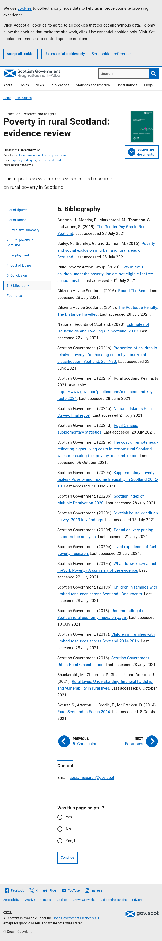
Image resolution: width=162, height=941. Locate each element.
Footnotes (14, 296)
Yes (69, 817)
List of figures (17, 210)
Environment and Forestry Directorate (43, 155)
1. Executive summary (23, 230)
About (7, 85)
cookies (25, 8)
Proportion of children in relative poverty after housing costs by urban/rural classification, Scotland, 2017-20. (107, 355)
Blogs (148, 85)
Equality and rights (24, 160)
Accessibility (11, 899)
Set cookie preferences (112, 53)
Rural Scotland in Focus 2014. (84, 711)
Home (7, 98)
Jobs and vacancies (114, 899)
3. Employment (18, 255)
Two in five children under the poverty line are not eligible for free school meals (105, 274)
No (68, 828)
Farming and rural (49, 160)
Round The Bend (133, 290)
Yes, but (73, 840)
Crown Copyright (84, 899)
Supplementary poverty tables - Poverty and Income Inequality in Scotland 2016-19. (107, 479)
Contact (45, 899)
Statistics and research (93, 85)
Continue (67, 858)
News (40, 85)
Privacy (137, 899)
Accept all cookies (20, 54)
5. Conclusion (17, 276)
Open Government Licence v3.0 (76, 918)
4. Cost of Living (19, 265)
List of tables (16, 220)
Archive (30, 899)
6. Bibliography (18, 286)
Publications (60, 85)
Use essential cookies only (65, 54)
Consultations (127, 85)
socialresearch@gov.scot (92, 777)
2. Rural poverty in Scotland (20, 242)
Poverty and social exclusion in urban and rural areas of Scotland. (106, 250)
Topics (24, 85)
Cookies (62, 899)
